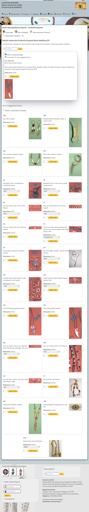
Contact (59, 14)
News (51, 14)
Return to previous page (15, 55)
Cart (75, 14)
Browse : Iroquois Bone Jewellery (15, 110)
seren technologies (56, 499)
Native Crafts (15, 14)
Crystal (44, 14)
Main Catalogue (23, 32)
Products (26, 14)
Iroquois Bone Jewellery (12, 36)
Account (68, 14)
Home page (9, 32)
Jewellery (35, 14)
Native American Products (41, 32)
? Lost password (9, 499)
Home (6, 14)
